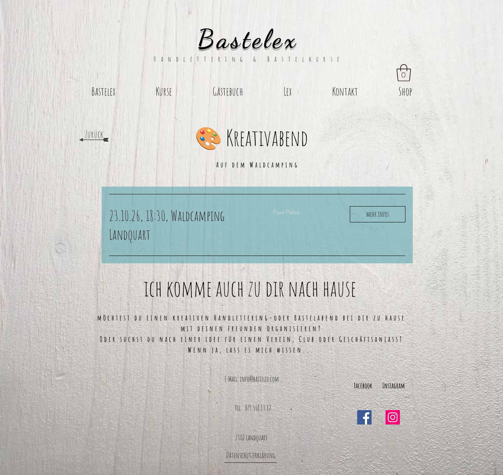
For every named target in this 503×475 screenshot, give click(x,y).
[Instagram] (393, 417)
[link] (182, 224)
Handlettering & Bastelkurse (252, 59)
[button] (404, 72)
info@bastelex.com (259, 379)
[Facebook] (364, 417)
